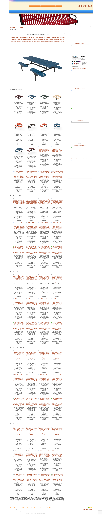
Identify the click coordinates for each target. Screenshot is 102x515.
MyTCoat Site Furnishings (42, 11)
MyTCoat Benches (13, 509)
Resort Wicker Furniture (89, 11)
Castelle (41, 507)
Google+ (43, 513)
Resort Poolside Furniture (82, 11)
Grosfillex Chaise (28, 507)
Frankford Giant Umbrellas (56, 11)
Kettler (45, 507)
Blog (25, 509)
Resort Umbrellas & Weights (65, 11)
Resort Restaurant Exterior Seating (73, 11)
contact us (52, 41)
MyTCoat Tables (49, 507)
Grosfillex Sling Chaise (21, 11)
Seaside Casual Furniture (49, 11)
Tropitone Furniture (26, 11)
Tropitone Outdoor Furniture (35, 507)
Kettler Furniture (36, 11)
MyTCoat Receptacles (20, 509)
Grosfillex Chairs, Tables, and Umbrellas (18, 507)
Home (11, 507)
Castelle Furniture (31, 11)
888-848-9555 (85, 6)
